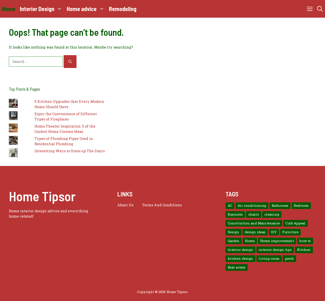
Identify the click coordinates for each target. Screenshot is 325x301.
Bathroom (280, 205)
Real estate (236, 267)
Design (233, 232)
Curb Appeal (295, 223)
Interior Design (37, 8)
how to (305, 241)
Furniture (290, 232)
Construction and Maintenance (254, 223)
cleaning (271, 214)
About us (125, 205)
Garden (233, 241)
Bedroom (301, 205)
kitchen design (240, 258)
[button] (320, 9)
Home (8, 8)
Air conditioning (252, 205)
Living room (269, 258)
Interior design (240, 250)
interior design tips (275, 250)
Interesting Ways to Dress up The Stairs (69, 151)
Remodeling (122, 8)
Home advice (82, 8)
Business (235, 214)
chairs (253, 214)
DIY (274, 232)
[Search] (70, 61)
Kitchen (304, 250)
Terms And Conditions (162, 205)
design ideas (255, 232)
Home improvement (277, 241)
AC (230, 205)
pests (289, 258)
